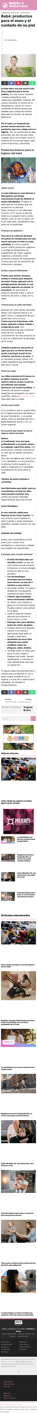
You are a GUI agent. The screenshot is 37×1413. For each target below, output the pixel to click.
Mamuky (7, 1393)
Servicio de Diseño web (26, 1334)
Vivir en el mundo (10, 1398)
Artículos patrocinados (9, 1334)
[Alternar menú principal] (33, 5)
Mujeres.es (7, 1396)
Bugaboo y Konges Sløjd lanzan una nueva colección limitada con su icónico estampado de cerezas (18, 1022)
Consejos (5, 13)
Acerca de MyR (23, 1336)
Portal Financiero (25, 1347)
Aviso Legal (29, 1402)
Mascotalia (23, 1342)
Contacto (12, 1336)
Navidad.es (5, 1347)
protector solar (27, 396)
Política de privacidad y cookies (11, 1405)
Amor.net (7, 1386)
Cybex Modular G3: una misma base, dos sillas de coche (26, 875)
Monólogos (4, 1352)
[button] (18, 1371)
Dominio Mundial (6, 1344)
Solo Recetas (8, 1382)
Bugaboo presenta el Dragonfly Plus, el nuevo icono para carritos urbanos (25, 858)
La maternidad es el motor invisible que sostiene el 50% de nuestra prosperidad (17, 1314)
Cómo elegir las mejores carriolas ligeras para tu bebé (16, 802)
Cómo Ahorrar (24, 1344)
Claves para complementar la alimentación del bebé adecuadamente (18, 1264)
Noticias (15, 13)
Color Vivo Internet (9, 1361)
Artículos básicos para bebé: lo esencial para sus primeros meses (26, 895)
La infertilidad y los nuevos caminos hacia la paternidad (26, 839)
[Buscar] (33, 718)
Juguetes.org (5, 1349)
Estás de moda (9, 1384)
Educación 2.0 (6, 1342)
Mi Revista (23, 1349)
